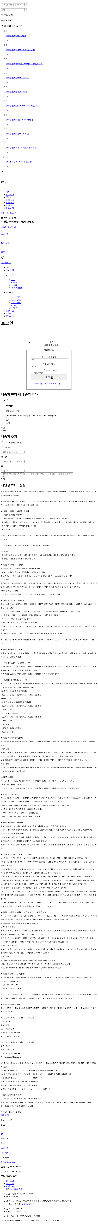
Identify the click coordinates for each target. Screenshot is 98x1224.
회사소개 (10, 194)
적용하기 (5, 430)
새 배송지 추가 (28, 394)
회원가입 (5, 213)
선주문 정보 (16, 288)
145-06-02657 (28, 1204)
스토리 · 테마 (17, 305)
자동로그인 (39, 373)
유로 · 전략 (16, 300)
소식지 (14, 285)
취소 (3, 428)
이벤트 (14, 282)
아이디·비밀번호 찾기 (53, 383)
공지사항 (10, 197)
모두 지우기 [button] (6, 20)
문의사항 (10, 208)
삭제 (8, 423)
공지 (13, 280)
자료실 (9, 205)
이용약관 (10, 1186)
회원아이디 (49, 357)
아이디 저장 (51, 370)
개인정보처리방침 (14, 1189)
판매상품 (10, 200)
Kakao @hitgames (8, 1162)
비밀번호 (49, 363)
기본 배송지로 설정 (12, 442)
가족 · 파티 (16, 303)
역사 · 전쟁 (16, 297)
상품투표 (10, 203)
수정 (8, 420)
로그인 (13, 213)
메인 (8, 192)
